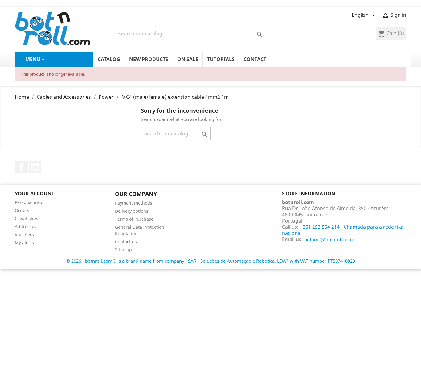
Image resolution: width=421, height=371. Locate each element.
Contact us (126, 241)
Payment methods (133, 203)
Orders (22, 210)
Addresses (25, 226)
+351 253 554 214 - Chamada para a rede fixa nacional (342, 229)
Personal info (28, 202)
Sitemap (123, 249)
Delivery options (131, 211)
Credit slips (26, 218)
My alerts (24, 242)
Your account (34, 193)
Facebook (21, 167)
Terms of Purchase (134, 219)
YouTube (35, 167)
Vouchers (24, 234)
